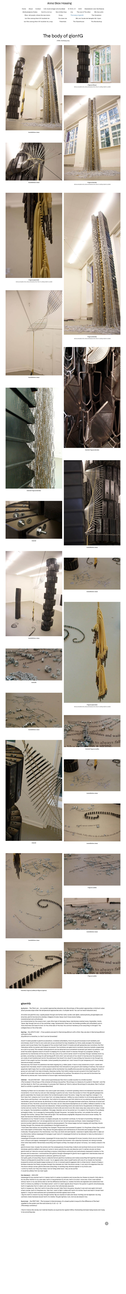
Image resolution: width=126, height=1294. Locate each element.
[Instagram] (106, 1223)
